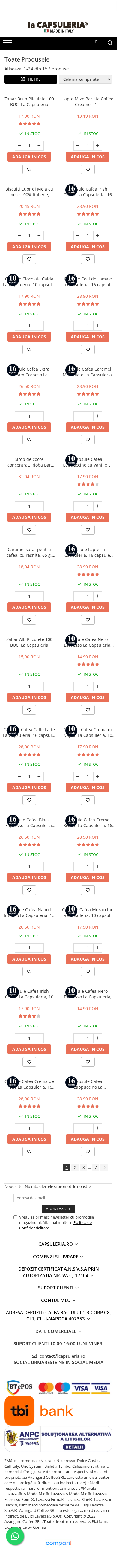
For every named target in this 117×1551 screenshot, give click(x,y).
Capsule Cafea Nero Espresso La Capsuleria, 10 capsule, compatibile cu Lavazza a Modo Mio (88, 994)
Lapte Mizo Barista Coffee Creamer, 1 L (87, 101)
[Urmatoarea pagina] (104, 1167)
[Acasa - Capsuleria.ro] (58, 27)
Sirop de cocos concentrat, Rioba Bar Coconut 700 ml (29, 462)
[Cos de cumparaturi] (96, 43)
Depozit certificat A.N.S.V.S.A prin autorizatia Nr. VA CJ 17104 (58, 1272)
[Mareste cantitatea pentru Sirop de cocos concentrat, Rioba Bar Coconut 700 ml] (39, 506)
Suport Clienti (56, 1288)
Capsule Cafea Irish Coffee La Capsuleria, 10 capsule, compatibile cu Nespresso (29, 994)
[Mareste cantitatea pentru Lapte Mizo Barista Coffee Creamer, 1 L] (97, 146)
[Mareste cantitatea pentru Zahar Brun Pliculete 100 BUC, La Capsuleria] (39, 146)
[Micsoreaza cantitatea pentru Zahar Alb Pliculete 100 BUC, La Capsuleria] (19, 686)
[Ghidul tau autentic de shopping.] (58, 1543)
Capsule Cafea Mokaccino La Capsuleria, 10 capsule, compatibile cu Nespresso (88, 912)
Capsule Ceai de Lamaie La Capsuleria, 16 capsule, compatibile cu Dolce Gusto (88, 281)
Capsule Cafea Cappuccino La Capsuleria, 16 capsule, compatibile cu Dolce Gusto (87, 1084)
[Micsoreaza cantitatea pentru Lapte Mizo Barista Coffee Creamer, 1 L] (78, 146)
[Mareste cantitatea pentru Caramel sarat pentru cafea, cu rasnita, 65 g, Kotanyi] (39, 596)
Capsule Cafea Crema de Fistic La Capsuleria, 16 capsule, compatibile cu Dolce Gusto (29, 1084)
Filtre (33, 79)
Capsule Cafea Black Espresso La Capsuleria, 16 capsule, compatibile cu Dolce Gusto (29, 822)
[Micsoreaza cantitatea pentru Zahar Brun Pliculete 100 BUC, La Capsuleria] (19, 146)
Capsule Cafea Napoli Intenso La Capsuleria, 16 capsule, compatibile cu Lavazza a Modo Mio (29, 912)
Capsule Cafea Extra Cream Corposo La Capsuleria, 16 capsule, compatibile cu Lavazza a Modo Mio (29, 372)
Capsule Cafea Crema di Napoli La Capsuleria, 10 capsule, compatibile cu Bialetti (87, 732)
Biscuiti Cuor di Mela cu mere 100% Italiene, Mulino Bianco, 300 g (29, 191)
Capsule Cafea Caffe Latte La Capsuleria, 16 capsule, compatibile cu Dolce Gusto (29, 732)
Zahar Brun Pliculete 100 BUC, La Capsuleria (29, 101)
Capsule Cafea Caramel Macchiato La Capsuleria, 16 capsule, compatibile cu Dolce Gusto (88, 372)
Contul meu (56, 1300)
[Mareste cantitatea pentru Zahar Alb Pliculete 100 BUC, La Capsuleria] (39, 686)
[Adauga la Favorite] (29, 169)
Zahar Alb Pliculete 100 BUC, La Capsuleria (29, 642)
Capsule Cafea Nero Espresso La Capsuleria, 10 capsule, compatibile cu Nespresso (88, 642)
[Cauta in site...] (110, 43)
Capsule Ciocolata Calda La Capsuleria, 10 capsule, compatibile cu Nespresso (29, 281)
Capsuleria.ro (56, 1244)
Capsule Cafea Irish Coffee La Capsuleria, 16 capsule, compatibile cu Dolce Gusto (88, 191)
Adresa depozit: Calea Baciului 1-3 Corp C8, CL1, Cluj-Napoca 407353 (58, 1315)
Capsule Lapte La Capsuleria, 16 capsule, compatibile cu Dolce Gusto (87, 552)
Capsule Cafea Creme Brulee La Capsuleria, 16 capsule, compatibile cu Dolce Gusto (87, 822)
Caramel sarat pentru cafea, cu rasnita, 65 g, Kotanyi (29, 552)
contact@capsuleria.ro (61, 1356)
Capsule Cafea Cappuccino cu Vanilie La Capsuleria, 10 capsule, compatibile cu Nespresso (88, 462)
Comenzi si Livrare (56, 1256)
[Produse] (8, 44)
